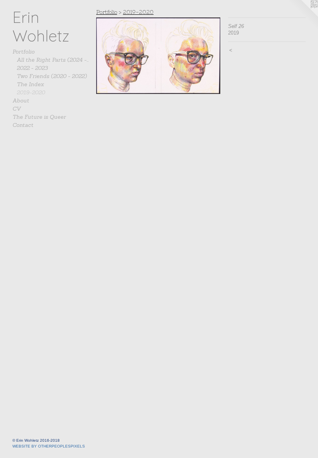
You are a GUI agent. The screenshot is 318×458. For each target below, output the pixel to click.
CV (16, 108)
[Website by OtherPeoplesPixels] (302, 15)
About (20, 100)
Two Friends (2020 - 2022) (52, 76)
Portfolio (23, 51)
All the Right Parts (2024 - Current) (53, 59)
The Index (30, 84)
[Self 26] (158, 55)
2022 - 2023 (32, 67)
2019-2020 (31, 92)
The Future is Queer (39, 116)
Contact (22, 124)
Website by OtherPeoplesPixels (48, 446)
